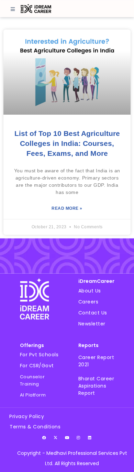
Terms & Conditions (35, 426)
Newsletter (91, 323)
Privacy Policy (26, 416)
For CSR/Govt (37, 365)
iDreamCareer (96, 281)
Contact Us (92, 312)
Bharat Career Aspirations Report (96, 385)
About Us (89, 290)
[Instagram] (78, 437)
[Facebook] (44, 437)
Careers (88, 301)
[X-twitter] (55, 437)
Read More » (67, 208)
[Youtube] (67, 437)
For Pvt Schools (39, 354)
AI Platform (33, 395)
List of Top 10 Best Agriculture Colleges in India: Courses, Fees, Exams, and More (67, 143)
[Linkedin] (89, 437)
